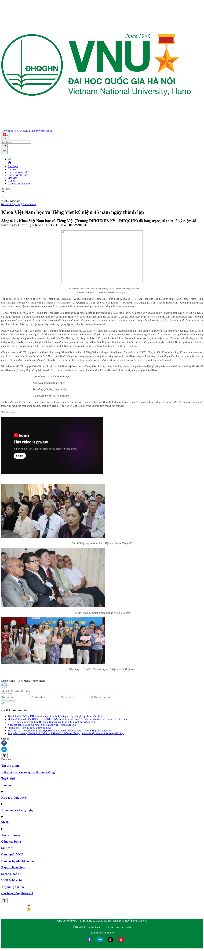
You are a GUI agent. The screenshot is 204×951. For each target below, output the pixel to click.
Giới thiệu (13, 166)
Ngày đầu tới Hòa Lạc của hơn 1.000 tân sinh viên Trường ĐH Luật (42, 724)
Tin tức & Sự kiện (11, 204)
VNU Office (19, 130)
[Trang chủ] (97, 127)
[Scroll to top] (4, 900)
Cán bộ (11, 180)
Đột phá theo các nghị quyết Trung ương (28, 772)
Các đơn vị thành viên (19, 183)
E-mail (29, 130)
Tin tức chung (29, 204)
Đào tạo (12, 169)
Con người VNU (12, 854)
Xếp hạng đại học (12, 887)
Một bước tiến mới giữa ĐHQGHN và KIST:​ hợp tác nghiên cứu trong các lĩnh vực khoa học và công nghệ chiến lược (67, 719)
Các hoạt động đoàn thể (17, 893)
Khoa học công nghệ (18, 172)
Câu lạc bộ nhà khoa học (17, 861)
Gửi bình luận (9, 700)
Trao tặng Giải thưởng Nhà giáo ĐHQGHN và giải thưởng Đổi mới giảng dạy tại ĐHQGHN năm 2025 (60, 730)
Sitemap (48, 130)
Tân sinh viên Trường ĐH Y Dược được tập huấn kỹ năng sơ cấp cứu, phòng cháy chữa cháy (55, 716)
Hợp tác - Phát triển (14, 797)
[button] (102, 743)
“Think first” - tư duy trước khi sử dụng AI (29, 727)
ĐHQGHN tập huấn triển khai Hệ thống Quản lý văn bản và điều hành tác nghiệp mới (51, 722)
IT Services (38, 130)
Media (5, 822)
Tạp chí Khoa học (13, 867)
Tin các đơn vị (10, 835)
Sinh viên (12, 177)
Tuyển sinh (8, 778)
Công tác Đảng (11, 841)
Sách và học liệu (11, 874)
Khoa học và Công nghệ (17, 810)
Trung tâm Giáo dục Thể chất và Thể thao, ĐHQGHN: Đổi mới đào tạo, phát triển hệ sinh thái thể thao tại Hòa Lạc (66, 733)
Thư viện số (7, 130)
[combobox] (5, 136)
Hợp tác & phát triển (18, 175)
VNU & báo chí (11, 880)
